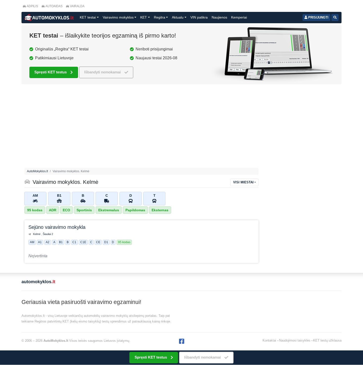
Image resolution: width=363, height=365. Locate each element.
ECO (66, 210)
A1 (40, 242)
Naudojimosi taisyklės (294, 340)
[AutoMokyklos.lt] (49, 17)
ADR (52, 210)
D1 (106, 242)
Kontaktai (269, 340)
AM (32, 242)
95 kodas (34, 210)
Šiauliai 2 (48, 234)
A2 (47, 242)
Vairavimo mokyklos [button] (118, 17)
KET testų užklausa (327, 340)
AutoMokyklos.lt (37, 171)
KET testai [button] (88, 17)
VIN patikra (199, 17)
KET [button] (143, 17)
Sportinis (84, 210)
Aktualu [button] (177, 17)
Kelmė (37, 234)
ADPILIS (32, 6)
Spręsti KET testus (50, 72)
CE (98, 242)
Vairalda (77, 6)
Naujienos (219, 17)
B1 (61, 242)
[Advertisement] (181, 127)
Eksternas (160, 210)
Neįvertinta (37, 256)
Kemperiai (239, 17)
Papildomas (135, 210)
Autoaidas (53, 6)
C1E (83, 242)
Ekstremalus (108, 210)
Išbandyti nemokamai (102, 72)
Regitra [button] (159, 17)
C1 (74, 242)
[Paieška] (335, 17)
